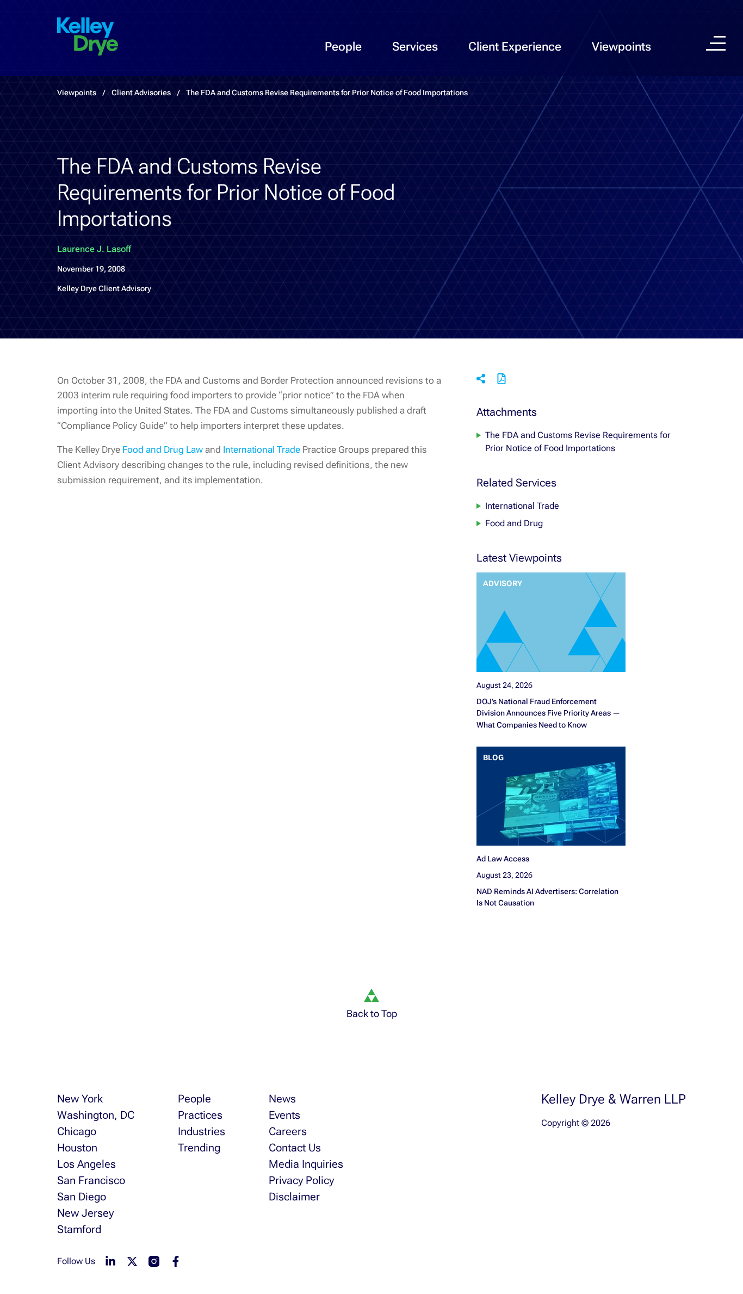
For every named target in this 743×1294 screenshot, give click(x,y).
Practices (200, 1115)
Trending (199, 1147)
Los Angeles (86, 1163)
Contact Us (295, 1147)
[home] (87, 37)
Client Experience (514, 46)
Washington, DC (95, 1115)
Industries (201, 1131)
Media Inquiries (306, 1163)
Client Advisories (141, 92)
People (343, 46)
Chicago (76, 1131)
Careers (288, 1131)
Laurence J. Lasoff (94, 249)
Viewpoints (621, 46)
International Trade (261, 449)
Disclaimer (294, 1196)
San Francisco (91, 1180)
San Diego (81, 1196)
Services (415, 46)
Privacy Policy (301, 1180)
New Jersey (85, 1212)
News (282, 1098)
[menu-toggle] (716, 43)
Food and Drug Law (162, 449)
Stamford (79, 1229)
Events (284, 1115)
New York (80, 1098)
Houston (77, 1147)
